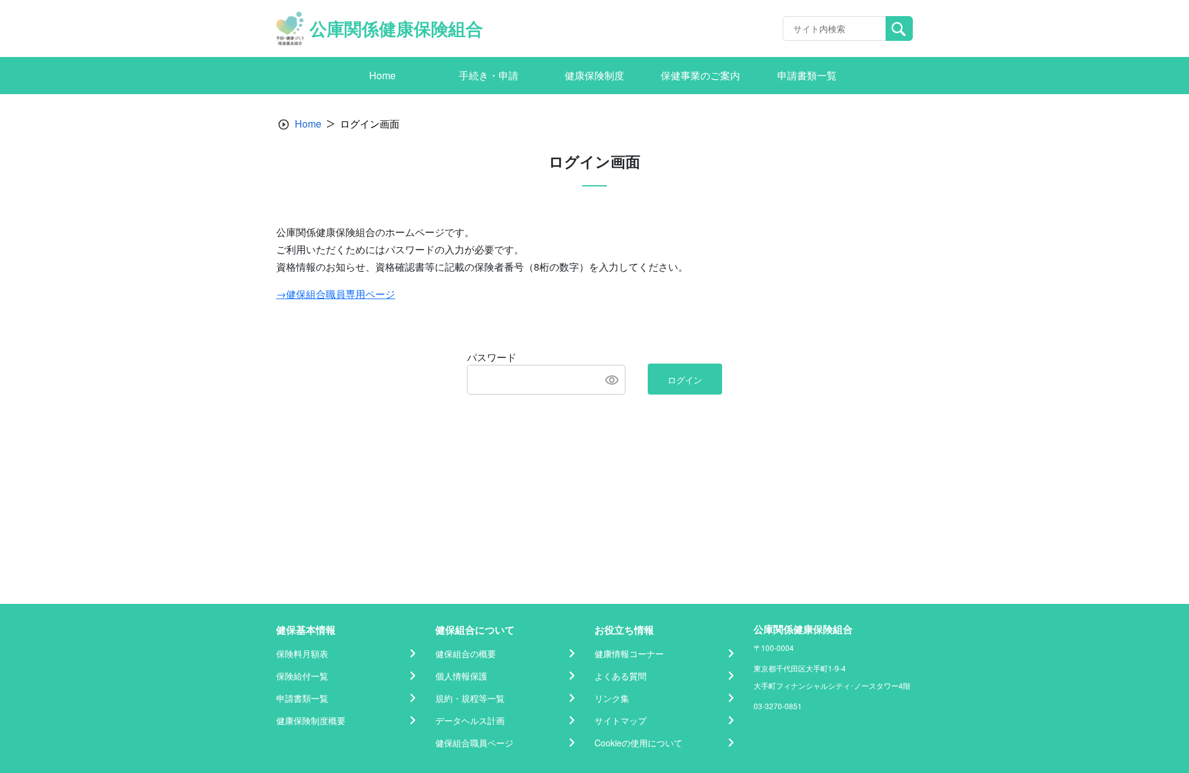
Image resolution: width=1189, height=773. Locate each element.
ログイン (685, 379)
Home (308, 123)
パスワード (491, 357)
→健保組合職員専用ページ (335, 294)
